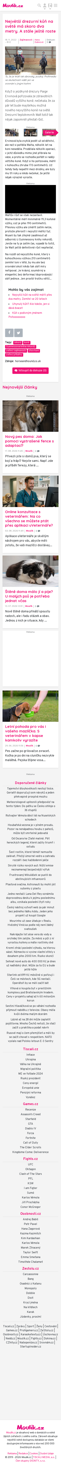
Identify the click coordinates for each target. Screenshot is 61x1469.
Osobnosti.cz (30, 1214)
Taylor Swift (30, 1252)
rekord (17, 342)
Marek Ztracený (30, 1248)
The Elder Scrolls (30, 1147)
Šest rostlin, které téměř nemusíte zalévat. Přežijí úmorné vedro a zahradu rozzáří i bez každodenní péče (30, 856)
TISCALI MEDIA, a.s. (44, 1457)
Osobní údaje (47, 1453)
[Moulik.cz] (13, 5)
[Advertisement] (30, 659)
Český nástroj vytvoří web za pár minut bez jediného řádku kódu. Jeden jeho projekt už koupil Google (30, 911)
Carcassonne (30, 1274)
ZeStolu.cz (46, 1330)
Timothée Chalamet (30, 1262)
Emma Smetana (30, 1257)
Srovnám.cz (46, 1342)
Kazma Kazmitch (30, 1233)
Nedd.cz (10, 1338)
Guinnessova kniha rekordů (20, 346)
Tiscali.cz (30, 1049)
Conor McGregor (31, 1207)
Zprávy (20, 1326)
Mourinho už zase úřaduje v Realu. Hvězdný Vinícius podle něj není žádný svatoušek (30, 925)
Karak (30, 1312)
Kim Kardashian (30, 1238)
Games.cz (30, 1104)
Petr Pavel (30, 1224)
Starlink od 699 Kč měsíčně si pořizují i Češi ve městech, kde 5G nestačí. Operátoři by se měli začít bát (30, 979)
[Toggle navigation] (55, 5)
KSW (30, 1183)
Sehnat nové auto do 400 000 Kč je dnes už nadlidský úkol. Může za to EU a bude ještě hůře (31, 965)
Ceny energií (30, 1083)
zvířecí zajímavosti (16, 350)
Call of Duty (30, 1143)
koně (26, 342)
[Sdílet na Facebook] (9, 333)
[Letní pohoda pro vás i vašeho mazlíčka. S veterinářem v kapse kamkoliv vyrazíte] (30, 706)
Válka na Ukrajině (30, 1064)
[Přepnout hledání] (39, 5)
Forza (30, 1133)
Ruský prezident (30, 1078)
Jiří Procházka (30, 1202)
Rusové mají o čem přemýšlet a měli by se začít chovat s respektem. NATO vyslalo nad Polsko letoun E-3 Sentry (31, 1037)
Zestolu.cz (30, 1269)
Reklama (12, 1453)
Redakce (23, 1453)
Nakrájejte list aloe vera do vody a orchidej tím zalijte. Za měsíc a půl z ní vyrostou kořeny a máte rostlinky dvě (30, 938)
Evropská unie (30, 1088)
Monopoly (31, 1288)
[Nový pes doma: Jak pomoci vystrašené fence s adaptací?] (30, 416)
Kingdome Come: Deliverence (30, 1152)
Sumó (30, 1193)
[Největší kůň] (12, 132)
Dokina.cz (50, 1338)
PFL (30, 1179)
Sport (30, 1326)
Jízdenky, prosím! (30, 1317)
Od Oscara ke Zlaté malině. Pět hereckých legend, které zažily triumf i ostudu (30, 843)
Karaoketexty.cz (31, 1334)
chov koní (34, 350)
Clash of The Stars (30, 1174)
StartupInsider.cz (30, 1346)
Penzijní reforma (30, 1092)
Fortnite (31, 1138)
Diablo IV (30, 1128)
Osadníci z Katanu (30, 1284)
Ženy (39, 1326)
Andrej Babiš (30, 1219)
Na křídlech (30, 1307)
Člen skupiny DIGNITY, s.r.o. (30, 1461)
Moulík (29, 451)
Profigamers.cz (29, 1330)
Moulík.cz (23, 1338)
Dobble (30, 1293)
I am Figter (30, 1188)
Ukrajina (30, 1059)
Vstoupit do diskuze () (32, 370)
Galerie (49, 132)
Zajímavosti (26, 40)
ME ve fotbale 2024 (30, 1074)
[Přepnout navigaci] (44, 5)
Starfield (30, 1119)
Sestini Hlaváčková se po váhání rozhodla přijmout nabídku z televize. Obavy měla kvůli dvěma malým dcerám (30, 1010)
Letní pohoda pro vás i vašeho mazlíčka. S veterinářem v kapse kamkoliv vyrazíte (25, 733)
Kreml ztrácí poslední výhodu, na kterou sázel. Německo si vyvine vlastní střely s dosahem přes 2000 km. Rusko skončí (30, 952)
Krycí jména (30, 1302)
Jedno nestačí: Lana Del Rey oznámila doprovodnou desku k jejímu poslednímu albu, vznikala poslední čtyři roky (30, 898)
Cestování (51, 1326)
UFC (30, 1164)
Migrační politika (30, 1069)
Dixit (30, 1298)
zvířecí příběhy (14, 354)
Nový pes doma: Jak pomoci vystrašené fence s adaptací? (29, 441)
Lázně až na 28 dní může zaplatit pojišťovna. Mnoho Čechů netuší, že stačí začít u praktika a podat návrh (30, 1023)
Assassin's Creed (30, 1114)
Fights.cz (30, 1159)
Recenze (30, 1109)
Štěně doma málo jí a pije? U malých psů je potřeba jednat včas (29, 596)
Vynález (30, 1097)
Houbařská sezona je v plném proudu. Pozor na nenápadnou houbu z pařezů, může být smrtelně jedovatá (30, 829)
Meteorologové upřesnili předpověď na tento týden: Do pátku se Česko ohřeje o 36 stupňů (30, 806)
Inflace (30, 1055)
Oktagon (30, 1169)
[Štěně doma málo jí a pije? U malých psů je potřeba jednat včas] (30, 571)
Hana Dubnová (39, 41)
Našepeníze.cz (28, 1342)
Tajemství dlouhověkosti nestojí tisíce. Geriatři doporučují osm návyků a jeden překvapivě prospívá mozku (30, 793)
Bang (31, 1279)
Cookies (34, 1453)
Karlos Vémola (30, 1197)
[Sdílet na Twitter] (18, 333)
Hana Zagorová (30, 1229)
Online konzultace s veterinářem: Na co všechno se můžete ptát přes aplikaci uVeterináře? (29, 518)
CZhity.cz (11, 1342)
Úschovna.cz (50, 1334)
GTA (30, 1124)
